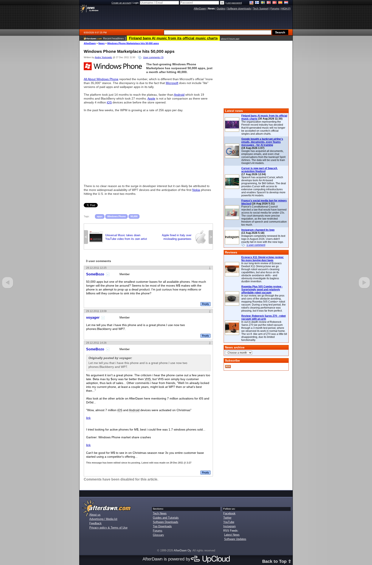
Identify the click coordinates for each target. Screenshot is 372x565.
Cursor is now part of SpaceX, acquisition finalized (259, 170)
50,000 (134, 216)
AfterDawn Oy (182, 550)
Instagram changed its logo (257, 229)
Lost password (234, 3)
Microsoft (172, 83)
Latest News (232, 534)
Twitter (227, 517)
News (101, 43)
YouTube (228, 522)
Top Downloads (162, 526)
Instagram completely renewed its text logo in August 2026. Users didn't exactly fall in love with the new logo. (263, 238)
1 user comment (255, 245)
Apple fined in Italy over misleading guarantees (184, 237)
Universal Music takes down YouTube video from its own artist (118, 237)
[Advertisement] (148, 146)
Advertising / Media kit (103, 519)
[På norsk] (269, 3)
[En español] (280, 3)
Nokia (196, 190)
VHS (148, 379)
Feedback (95, 523)
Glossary (158, 535)
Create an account (121, 3)
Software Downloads (165, 522)
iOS (109, 102)
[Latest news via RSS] (228, 366)
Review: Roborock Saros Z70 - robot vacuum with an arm (263, 317)
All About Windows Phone (101, 79)
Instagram (229, 526)
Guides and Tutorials (166, 517)
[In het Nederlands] (286, 3)
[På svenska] (263, 3)
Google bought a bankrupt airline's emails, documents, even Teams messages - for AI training (262, 142)
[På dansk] (275, 3)
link (88, 418)
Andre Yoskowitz (103, 57)
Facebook (229, 513)
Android (179, 94)
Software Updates (235, 539)
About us (95, 514)
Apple (151, 98)
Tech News (160, 513)
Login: (136, 3)
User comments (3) (153, 57)
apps (99, 216)
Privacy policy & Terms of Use (108, 527)
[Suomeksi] (257, 3)
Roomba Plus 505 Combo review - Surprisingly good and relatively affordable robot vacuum (262, 289)
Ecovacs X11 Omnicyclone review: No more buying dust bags (262, 259)
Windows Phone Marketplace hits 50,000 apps (133, 43)
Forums (157, 530)
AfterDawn (90, 43)
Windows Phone (116, 216)
